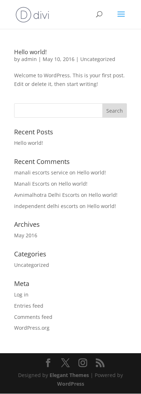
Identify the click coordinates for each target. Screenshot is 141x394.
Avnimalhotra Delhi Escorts (47, 194)
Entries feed (28, 305)
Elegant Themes (69, 375)
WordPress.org (32, 327)
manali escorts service (41, 172)
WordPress (70, 383)
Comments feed (33, 316)
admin (29, 59)
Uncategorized (97, 59)
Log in (21, 294)
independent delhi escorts (46, 206)
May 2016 (25, 235)
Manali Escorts (32, 183)
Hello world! (30, 52)
